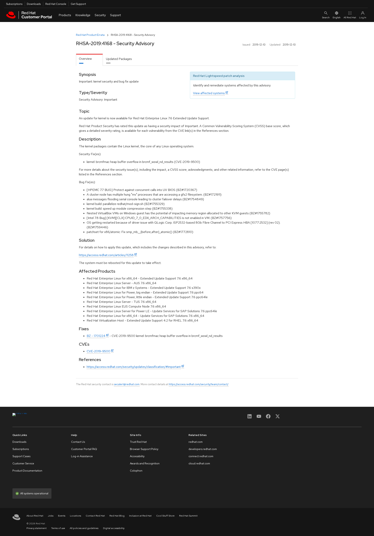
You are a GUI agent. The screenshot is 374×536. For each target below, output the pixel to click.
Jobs (50, 515)
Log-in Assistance (82, 456)
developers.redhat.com (203, 449)
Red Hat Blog (116, 515)
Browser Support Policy (144, 449)
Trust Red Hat (138, 442)
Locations (75, 515)
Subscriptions (14, 4)
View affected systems (209, 93)
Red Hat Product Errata (90, 35)
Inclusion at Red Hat (140, 515)
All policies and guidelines (84, 528)
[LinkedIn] (249, 418)
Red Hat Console (55, 4)
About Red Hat (34, 515)
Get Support (78, 4)
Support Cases (21, 456)
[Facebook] (268, 418)
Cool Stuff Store (165, 515)
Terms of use (58, 528)
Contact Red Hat (95, 515)
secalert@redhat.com (126, 384)
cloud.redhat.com (199, 463)
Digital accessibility (113, 528)
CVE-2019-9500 (98, 351)
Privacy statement (36, 528)
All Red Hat (350, 17)
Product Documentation (27, 470)
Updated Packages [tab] (119, 59)
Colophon (136, 470)
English (336, 17)
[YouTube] (259, 418)
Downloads (34, 4)
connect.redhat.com (201, 456)
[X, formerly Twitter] (277, 418)
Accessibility (137, 456)
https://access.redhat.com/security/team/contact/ (198, 384)
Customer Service (23, 463)
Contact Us (78, 442)
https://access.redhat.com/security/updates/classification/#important (134, 367)
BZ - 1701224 (96, 336)
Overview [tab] (85, 59)
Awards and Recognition (145, 463)
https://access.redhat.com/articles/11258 (106, 255)
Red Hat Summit (188, 515)
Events (61, 515)
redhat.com (196, 442)
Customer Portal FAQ (84, 449)
